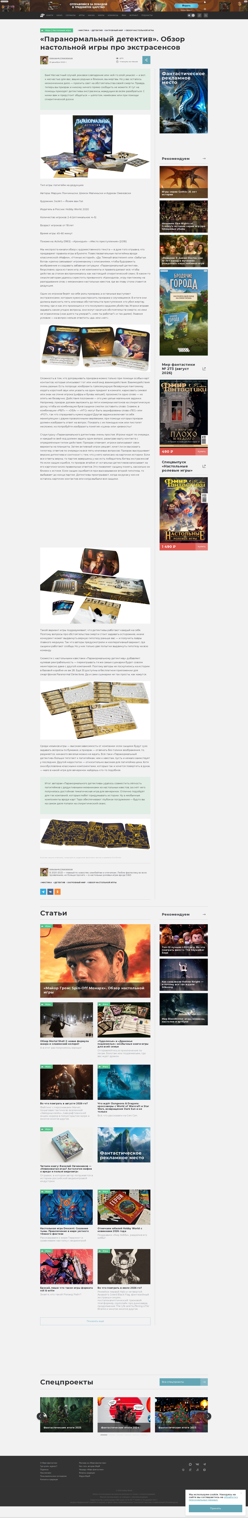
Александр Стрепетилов (61, 58)
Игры (48, 30)
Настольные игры (62, 30)
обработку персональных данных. (213, 1498)
